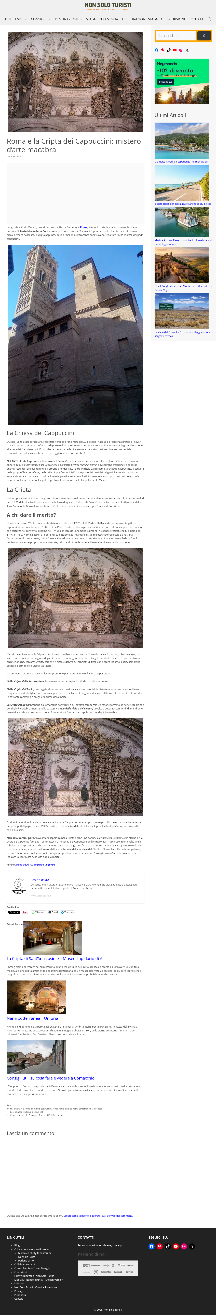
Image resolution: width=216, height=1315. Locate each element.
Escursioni (175, 19)
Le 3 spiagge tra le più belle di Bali (26, 1111)
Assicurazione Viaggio (142, 19)
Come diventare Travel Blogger (32, 1268)
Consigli (38, 19)
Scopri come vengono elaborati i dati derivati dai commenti (98, 1215)
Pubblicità (20, 1295)
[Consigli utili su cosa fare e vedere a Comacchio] (36, 1073)
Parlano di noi (26, 1260)
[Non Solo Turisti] (108, 6)
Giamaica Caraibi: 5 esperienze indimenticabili (181, 161)
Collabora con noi (24, 1264)
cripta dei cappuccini (41, 1108)
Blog (17, 1245)
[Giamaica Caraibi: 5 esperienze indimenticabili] (182, 141)
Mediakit (19, 1283)
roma (55, 1108)
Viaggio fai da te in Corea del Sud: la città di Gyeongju (36, 1115)
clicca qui (118, 1245)
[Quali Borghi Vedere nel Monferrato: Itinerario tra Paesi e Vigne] (182, 265)
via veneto (97, 1108)
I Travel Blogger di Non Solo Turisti (34, 1275)
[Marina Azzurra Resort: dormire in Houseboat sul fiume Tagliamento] (182, 222)
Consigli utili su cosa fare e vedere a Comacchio (51, 1078)
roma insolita (65, 1108)
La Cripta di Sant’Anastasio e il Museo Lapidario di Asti (57, 958)
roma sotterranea (82, 1108)
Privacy (18, 1291)
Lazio (12, 1105)
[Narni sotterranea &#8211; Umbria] (36, 1013)
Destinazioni (66, 19)
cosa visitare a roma (20, 1108)
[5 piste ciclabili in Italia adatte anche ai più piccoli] (182, 183)
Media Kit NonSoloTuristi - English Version (38, 1279)
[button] (209, 19)
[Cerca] (204, 35)
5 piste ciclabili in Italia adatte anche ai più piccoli (183, 203)
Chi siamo (13, 19)
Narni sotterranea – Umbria (32, 1018)
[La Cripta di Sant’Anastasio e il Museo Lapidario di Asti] (52, 953)
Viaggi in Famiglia (102, 19)
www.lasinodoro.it (41, 895)
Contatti (196, 19)
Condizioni (20, 1272)
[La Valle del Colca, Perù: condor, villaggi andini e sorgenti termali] (182, 311)
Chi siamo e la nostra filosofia (31, 1249)
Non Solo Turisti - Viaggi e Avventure (35, 1287)
